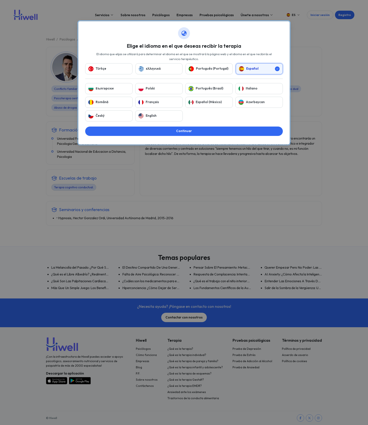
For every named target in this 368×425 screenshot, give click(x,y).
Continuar (184, 131)
